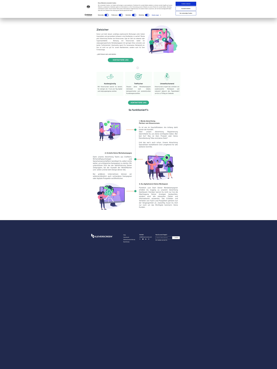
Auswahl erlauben (185, 8)
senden (176, 237)
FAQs (124, 235)
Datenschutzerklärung (129, 239)
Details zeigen (155, 15)
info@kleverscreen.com (145, 237)
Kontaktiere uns (120, 60)
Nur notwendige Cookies (186, 13)
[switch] (121, 15)
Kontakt (141, 235)
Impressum (126, 237)
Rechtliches (126, 242)
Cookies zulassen (185, 3)
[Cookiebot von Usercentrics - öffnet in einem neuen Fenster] (88, 15)
